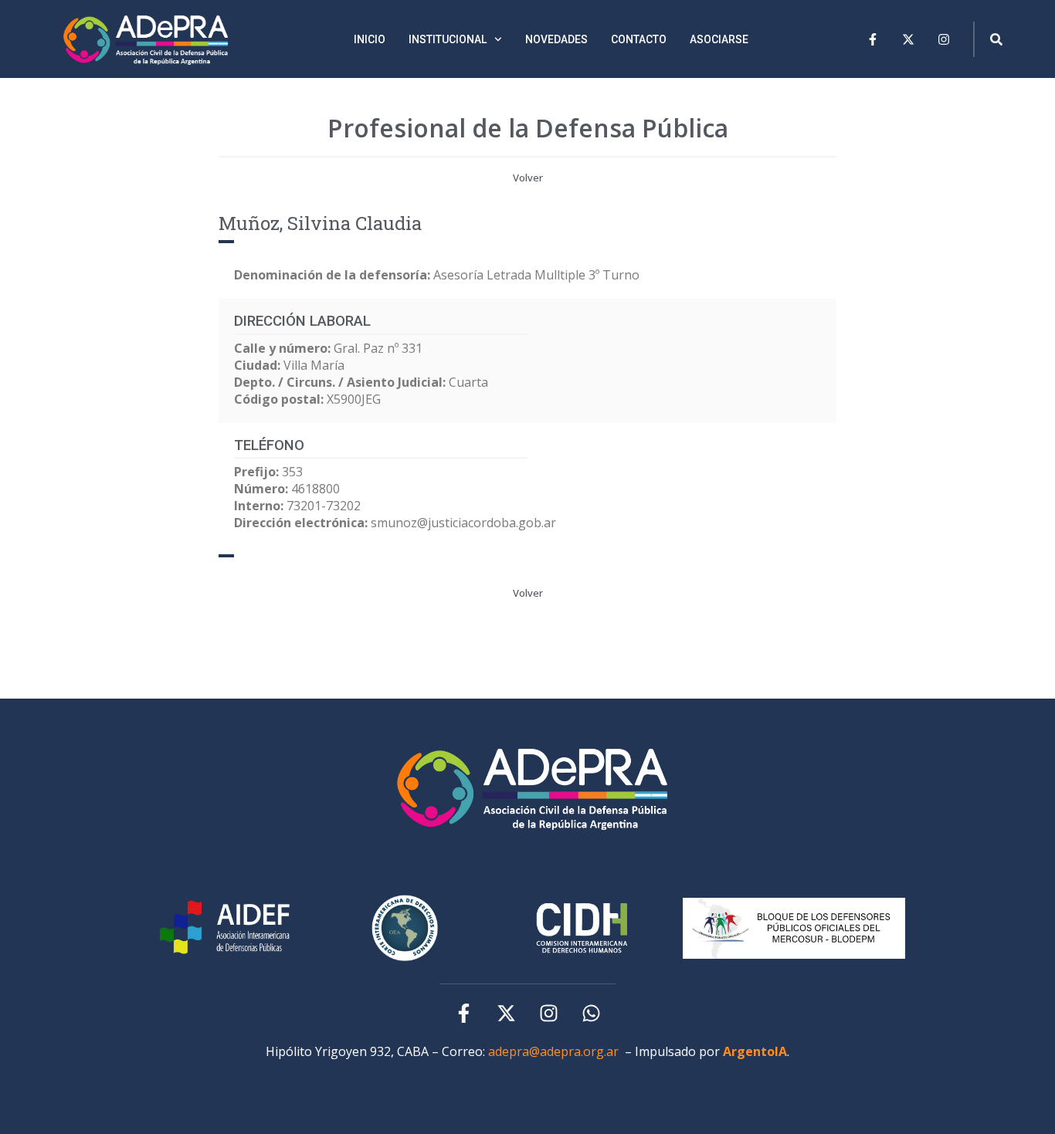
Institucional (448, 39)
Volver (528, 177)
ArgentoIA (755, 1051)
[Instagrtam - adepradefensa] (944, 39)
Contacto (639, 39)
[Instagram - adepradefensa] (548, 1013)
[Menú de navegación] (996, 39)
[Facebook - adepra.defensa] (873, 39)
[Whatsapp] (591, 1013)
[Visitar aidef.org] (227, 928)
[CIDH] (404, 928)
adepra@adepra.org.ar (553, 1051)
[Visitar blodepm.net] (794, 928)
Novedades (556, 39)
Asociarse (719, 39)
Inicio (369, 39)
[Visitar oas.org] (582, 928)
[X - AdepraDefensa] (908, 39)
